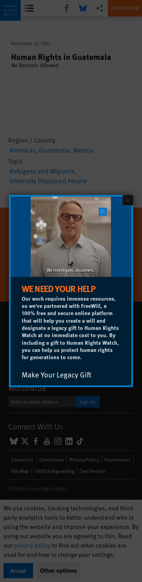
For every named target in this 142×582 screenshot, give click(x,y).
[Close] (128, 200)
